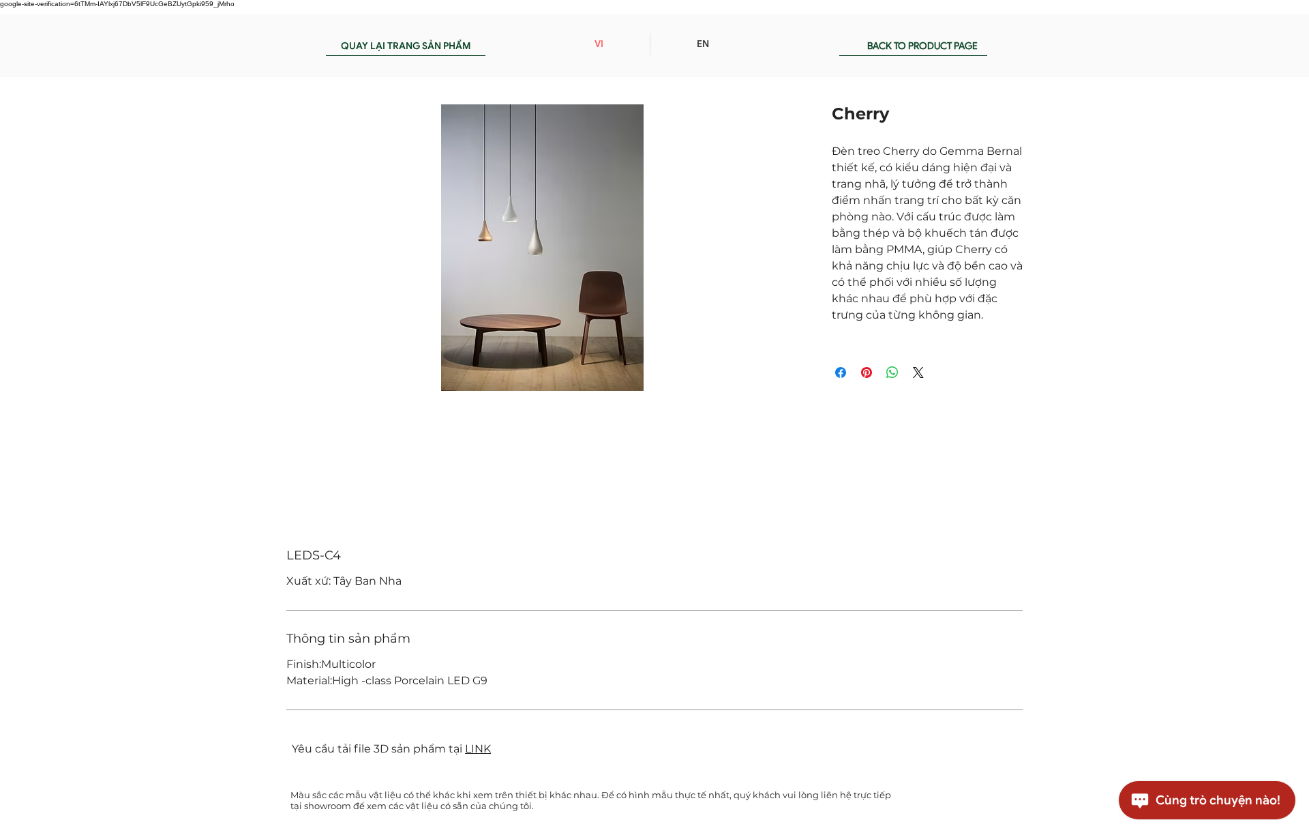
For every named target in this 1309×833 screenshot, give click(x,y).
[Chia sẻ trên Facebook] (840, 372)
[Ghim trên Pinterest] (866, 372)
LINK (478, 748)
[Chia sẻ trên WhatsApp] (892, 372)
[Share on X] (918, 372)
